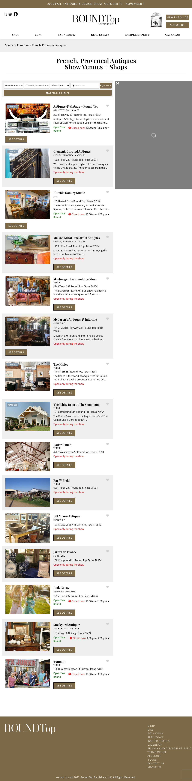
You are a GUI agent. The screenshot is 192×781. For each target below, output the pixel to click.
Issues (152, 759)
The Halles (60, 364)
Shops (9, 45)
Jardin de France (65, 552)
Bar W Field (61, 480)
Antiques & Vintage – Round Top (75, 106)
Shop (15, 34)
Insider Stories (137, 34)
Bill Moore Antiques (67, 516)
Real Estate (100, 34)
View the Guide (177, 17)
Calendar (172, 34)
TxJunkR (59, 662)
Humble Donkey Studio (69, 193)
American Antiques (64, 591)
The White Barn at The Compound (76, 405)
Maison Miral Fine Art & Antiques (76, 238)
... (107, 122)
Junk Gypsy (61, 588)
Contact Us (155, 763)
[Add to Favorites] (108, 105)
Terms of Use (157, 752)
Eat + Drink (66, 34)
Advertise (154, 767)
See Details (16, 139)
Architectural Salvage (66, 110)
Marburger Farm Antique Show (75, 279)
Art (55, 196)
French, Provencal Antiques (69, 155)
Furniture (23, 45)
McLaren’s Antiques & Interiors (75, 319)
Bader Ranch (62, 445)
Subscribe (177, 25)
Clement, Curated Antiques (72, 151)
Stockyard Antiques (66, 625)
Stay (38, 34)
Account (154, 756)
